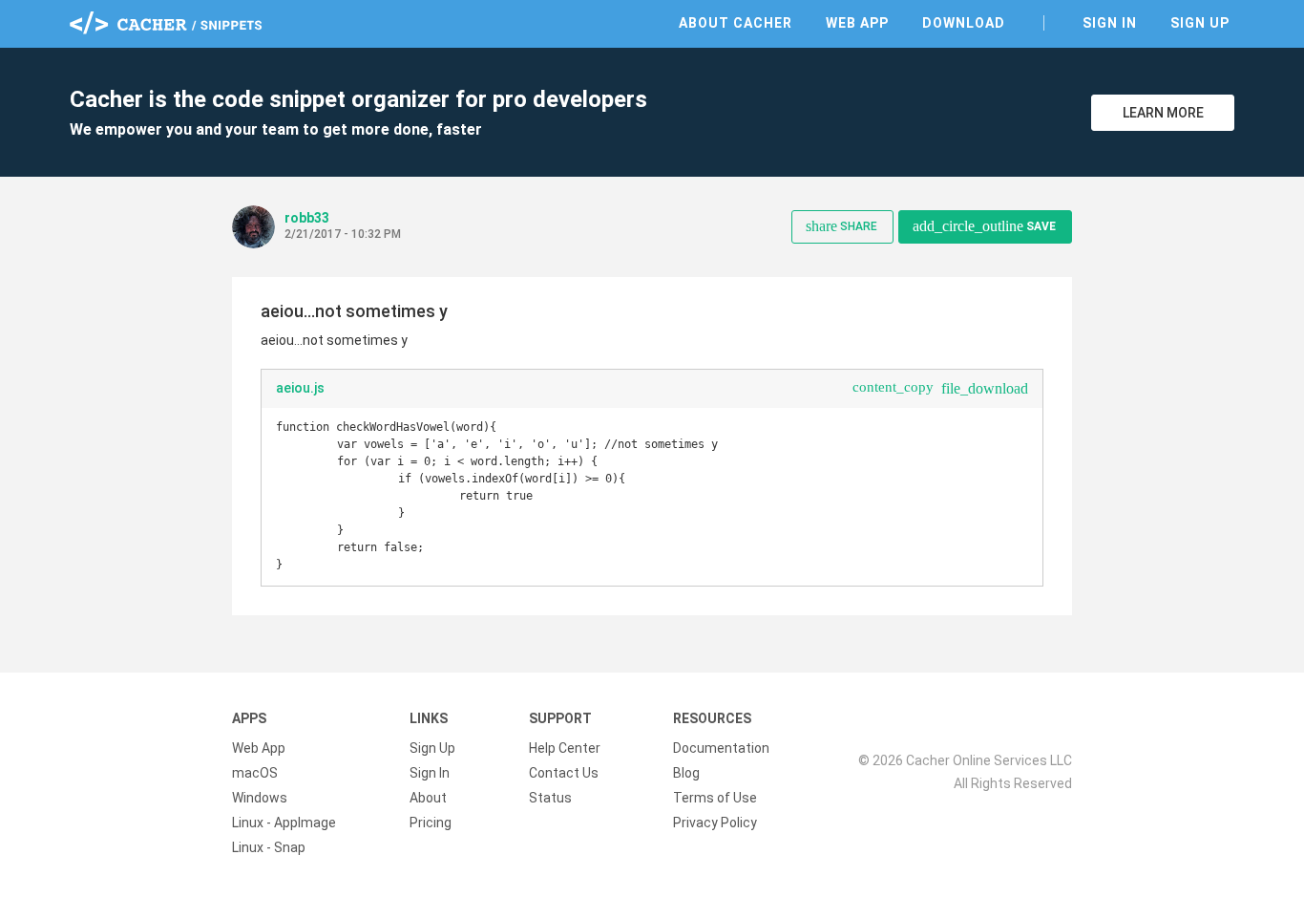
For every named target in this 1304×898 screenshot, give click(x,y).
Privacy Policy (715, 822)
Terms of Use (715, 797)
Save (984, 226)
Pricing (431, 822)
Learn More (1163, 112)
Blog (686, 772)
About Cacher (735, 23)
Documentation (721, 748)
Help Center (564, 748)
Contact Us (564, 772)
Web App (857, 23)
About (428, 797)
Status (550, 797)
